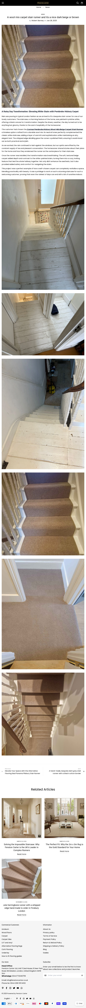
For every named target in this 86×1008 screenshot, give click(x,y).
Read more (21, 854)
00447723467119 (19, 976)
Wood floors (7, 932)
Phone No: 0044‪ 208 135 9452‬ (14, 983)
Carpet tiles (6, 939)
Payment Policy (49, 939)
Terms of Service (50, 936)
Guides (46, 953)
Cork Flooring (7, 949)
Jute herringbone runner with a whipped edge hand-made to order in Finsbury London (21, 908)
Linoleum (5, 929)
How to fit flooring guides (12, 956)
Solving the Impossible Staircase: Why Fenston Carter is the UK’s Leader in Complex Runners (21, 847)
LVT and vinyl (7, 942)
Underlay (5, 953)
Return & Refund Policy (52, 942)
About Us (46, 929)
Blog (45, 949)
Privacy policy (48, 932)
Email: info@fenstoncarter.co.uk (15, 980)
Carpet (5, 936)
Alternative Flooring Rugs (12, 946)
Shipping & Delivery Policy (53, 946)
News (47, 7)
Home (38, 7)
